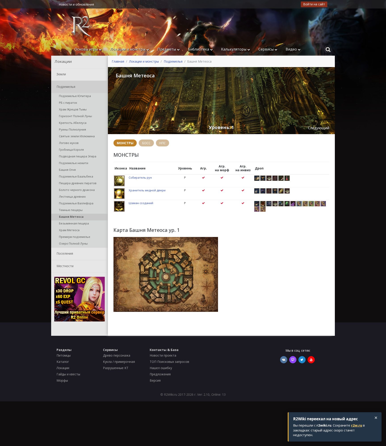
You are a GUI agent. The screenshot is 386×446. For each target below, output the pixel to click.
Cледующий (318, 127)
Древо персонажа (116, 355)
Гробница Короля (71, 150)
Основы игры (87, 49)
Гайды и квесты (68, 374)
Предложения (160, 374)
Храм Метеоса (69, 230)
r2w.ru (356, 425)
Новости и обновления (76, 4)
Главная (118, 61)
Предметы (167, 49)
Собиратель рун (140, 177)
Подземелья (65, 86)
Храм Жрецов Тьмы (72, 109)
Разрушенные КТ (115, 368)
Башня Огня (67, 170)
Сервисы (266, 49)
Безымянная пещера (73, 223)
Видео (292, 49)
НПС (162, 143)
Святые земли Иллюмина (76, 136)
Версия (155, 380)
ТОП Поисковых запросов (169, 361)
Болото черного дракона (76, 190)
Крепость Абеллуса (72, 123)
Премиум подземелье (74, 237)
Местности (64, 266)
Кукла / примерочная (119, 361)
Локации (63, 368)
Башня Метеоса (71, 217)
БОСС (146, 143)
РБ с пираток (67, 103)
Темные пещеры (70, 210)
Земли (61, 74)
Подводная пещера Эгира (77, 156)
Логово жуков (68, 143)
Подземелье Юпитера (74, 96)
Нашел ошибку (161, 368)
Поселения (64, 253)
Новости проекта (163, 355)
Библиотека (199, 49)
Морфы (62, 380)
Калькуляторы (234, 49)
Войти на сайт (314, 4)
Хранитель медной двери (147, 190)
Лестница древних (72, 196)
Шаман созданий (141, 203)
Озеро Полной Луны (73, 243)
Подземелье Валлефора (75, 203)
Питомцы (64, 355)
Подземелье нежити (73, 163)
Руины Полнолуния (72, 129)
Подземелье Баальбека (75, 176)
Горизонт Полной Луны (75, 116)
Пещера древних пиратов (77, 183)
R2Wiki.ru (170, 394)
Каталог (63, 361)
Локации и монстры (128, 49)
